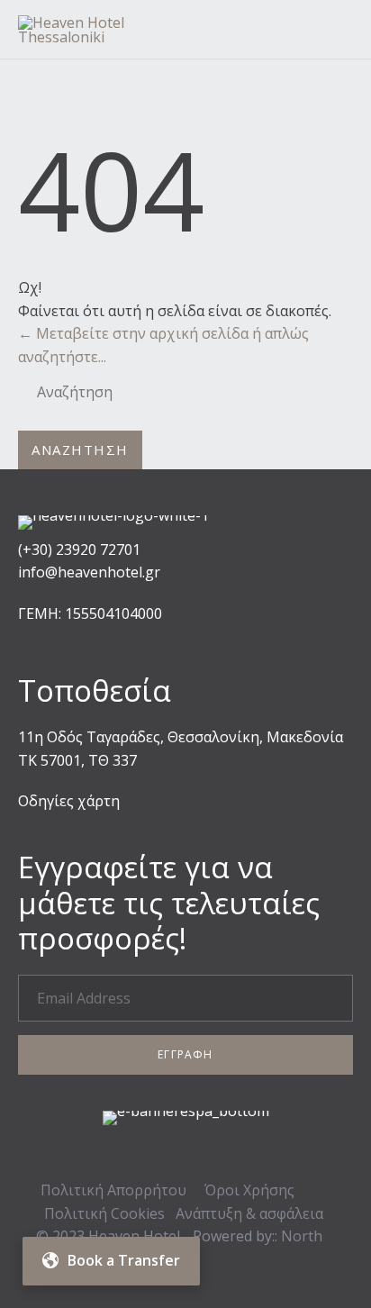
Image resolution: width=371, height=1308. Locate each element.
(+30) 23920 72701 (79, 549)
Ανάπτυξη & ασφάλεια (249, 1213)
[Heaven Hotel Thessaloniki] (116, 29)
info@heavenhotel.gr (89, 572)
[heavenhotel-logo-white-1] (113, 515)
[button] (185, 1055)
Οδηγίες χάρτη (69, 801)
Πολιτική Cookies (104, 1213)
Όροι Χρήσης (249, 1190)
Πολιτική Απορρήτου (113, 1190)
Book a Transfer (124, 1260)
